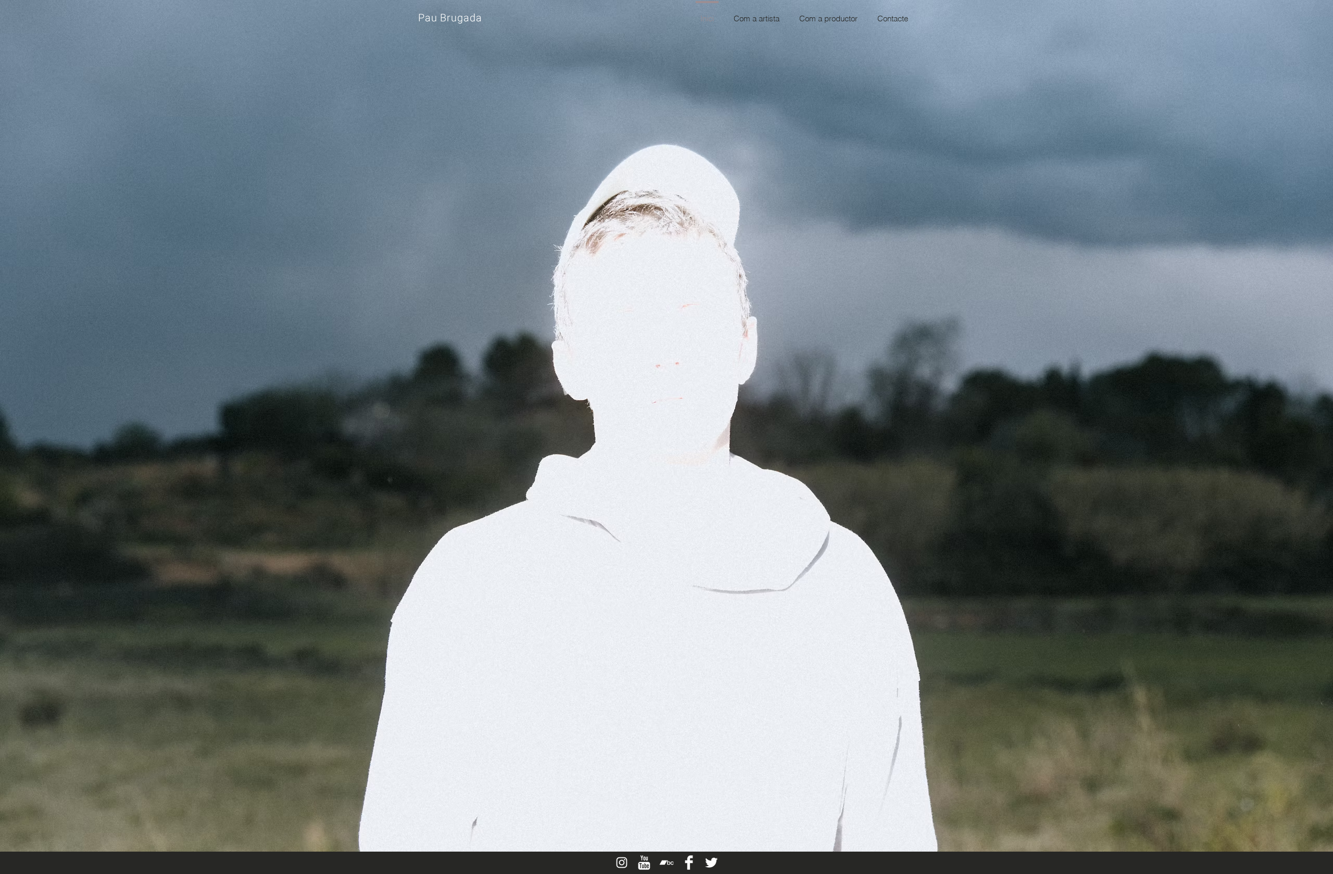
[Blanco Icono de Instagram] (621, 862)
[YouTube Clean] (644, 862)
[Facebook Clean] (689, 862)
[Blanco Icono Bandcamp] (666, 862)
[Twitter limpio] (711, 862)
